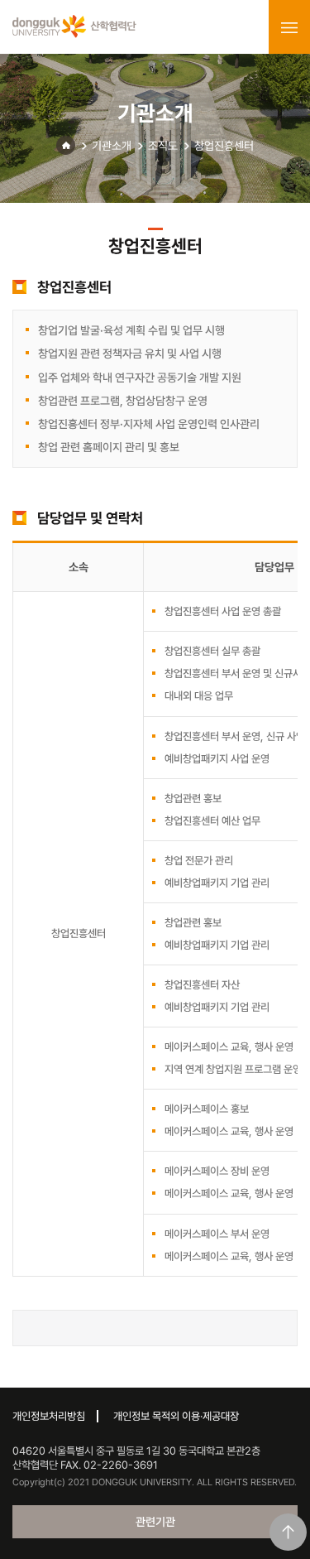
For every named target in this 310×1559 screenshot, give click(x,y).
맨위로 (288, 1532)
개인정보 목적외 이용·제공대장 (176, 1416)
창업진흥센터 (224, 145)
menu (289, 27)
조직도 (163, 145)
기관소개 (111, 145)
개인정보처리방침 (48, 1416)
